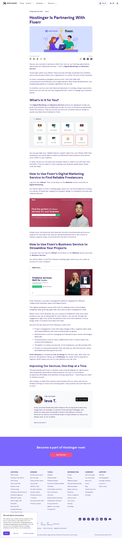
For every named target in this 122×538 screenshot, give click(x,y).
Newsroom (88, 480)
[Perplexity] (44, 59)
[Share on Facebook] (88, 59)
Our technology (89, 478)
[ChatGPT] (30, 59)
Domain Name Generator (54, 489)
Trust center (71, 500)
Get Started (61, 455)
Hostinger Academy (105, 480)
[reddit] (101, 519)
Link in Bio (50, 495)
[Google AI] (37, 59)
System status (72, 498)
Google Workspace (16, 509)
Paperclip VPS (15, 506)
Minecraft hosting (16, 498)
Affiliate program (72, 480)
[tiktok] (105, 519)
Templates (50, 486)
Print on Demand (52, 492)
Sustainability (89, 492)
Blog (86, 486)
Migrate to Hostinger (53, 506)
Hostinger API (51, 509)
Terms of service (48, 528)
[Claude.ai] (34, 59)
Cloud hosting (15, 489)
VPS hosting (14, 480)
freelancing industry (38, 84)
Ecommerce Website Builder (55, 483)
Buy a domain (34, 478)
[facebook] (84, 519)
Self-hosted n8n (15, 483)
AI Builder (50, 475)
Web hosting (14, 475)
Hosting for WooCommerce (19, 492)
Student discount (90, 489)
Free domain (34, 483)
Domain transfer (35, 492)
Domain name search (36, 475)
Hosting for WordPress (17, 478)
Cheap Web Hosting (16, 512)
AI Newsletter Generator (54, 500)
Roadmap (70, 492)
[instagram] (88, 519)
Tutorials (101, 475)
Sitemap (70, 503)
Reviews (70, 478)
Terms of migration (73, 495)
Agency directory (73, 489)
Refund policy (38, 528)
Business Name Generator (55, 498)
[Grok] (41, 59)
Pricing (22, 3)
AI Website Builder (52, 480)
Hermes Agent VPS (16, 500)
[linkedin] (80, 519)
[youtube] (97, 519)
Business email (15, 486)
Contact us (102, 483)
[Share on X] (84, 59)
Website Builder (52, 478)
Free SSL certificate (36, 489)
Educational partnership (75, 483)
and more (56, 524)
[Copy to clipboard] (81, 59)
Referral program (72, 486)
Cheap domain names (36, 480)
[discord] (110, 519)
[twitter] (92, 519)
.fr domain (33, 498)
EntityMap (71, 506)
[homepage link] (10, 3)
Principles (88, 495)
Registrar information (60, 528)
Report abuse (103, 486)
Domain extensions (36, 495)
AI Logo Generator (52, 503)
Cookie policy (26, 528)
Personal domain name (37, 500)
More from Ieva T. (40, 423)
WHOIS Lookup (34, 486)
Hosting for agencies (17, 495)
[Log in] (117, 3)
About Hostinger (90, 475)
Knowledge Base (104, 478)
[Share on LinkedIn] (91, 59)
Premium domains (35, 503)
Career (87, 483)
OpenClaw (14, 503)
